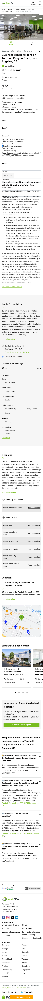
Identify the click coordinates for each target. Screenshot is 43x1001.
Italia (23, 949)
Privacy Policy (6, 988)
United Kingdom (8, 973)
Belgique (5, 966)
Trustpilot (5, 137)
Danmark (5, 945)
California (31, 9)
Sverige (5, 949)
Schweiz (25, 956)
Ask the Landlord (9, 105)
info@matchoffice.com (9, 909)
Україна (25, 959)
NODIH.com (27, 928)
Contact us (6, 935)
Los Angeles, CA (7, 11)
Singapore (26, 970)
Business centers (20, 9)
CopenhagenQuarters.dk (32, 938)
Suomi (4, 956)
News (24, 925)
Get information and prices (12, 102)
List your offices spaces (11, 932)
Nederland (6, 963)
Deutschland (7, 959)
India (23, 973)
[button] (28, 652)
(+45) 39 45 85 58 (8, 912)
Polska (24, 963)
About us (5, 928)
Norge (4, 952)
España (5, 977)
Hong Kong (26, 966)
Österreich (26, 952)
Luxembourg (7, 970)
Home (3, 9)
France (24, 945)
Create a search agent (10, 925)
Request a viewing (9, 107)
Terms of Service (21, 988)
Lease (10, 9)
